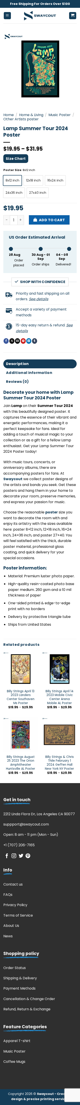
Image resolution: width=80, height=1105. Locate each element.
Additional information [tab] (29, 372)
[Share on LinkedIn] (28, 341)
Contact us (13, 884)
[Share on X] (11, 341)
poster (51, 512)
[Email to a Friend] (17, 341)
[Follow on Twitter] (21, 856)
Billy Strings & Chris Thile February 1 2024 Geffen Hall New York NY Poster (59, 763)
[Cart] (72, 15)
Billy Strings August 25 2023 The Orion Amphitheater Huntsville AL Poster (20, 763)
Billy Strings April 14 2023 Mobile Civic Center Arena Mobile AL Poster (60, 697)
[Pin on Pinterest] (23, 341)
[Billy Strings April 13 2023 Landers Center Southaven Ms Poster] (20, 669)
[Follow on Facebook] (6, 856)
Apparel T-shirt (16, 1040)
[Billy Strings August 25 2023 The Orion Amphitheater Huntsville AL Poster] (20, 734)
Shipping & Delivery (20, 978)
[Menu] (7, 15)
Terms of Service (18, 915)
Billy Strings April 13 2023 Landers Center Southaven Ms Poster (20, 697)
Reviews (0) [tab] (17, 381)
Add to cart (52, 220)
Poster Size (12, 170)
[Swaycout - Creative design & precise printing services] (40, 15)
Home (8, 114)
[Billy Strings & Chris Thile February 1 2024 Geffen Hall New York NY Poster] (59, 734)
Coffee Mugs (14, 1061)
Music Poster (59, 114)
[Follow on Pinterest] (28, 856)
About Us (11, 925)
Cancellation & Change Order (29, 998)
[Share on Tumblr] (34, 341)
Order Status (14, 967)
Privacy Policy (15, 904)
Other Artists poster (21, 119)
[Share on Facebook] (6, 341)
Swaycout (12, 479)
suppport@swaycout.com (26, 824)
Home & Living (31, 114)
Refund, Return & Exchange (26, 1009)
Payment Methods (19, 988)
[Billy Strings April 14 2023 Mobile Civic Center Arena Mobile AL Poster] (59, 669)
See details (38, 299)
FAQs (7, 894)
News (8, 936)
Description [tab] (17, 363)
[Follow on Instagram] (14, 856)
